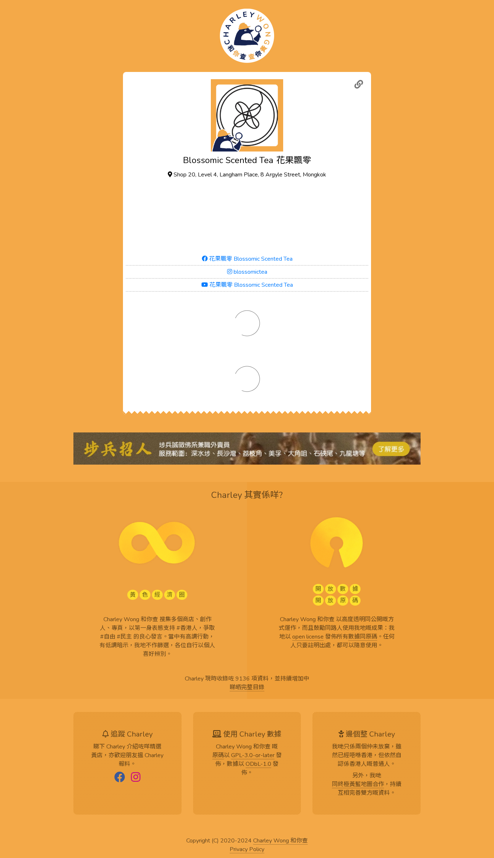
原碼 (218, 755)
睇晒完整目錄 (247, 687)
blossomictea (249, 272)
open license (308, 637)
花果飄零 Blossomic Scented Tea (250, 259)
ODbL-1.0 (258, 764)
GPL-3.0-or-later (252, 755)
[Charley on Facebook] (119, 777)
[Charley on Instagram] (135, 777)
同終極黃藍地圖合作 (358, 784)
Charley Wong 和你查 (280, 841)
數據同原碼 (362, 637)
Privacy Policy (247, 849)
